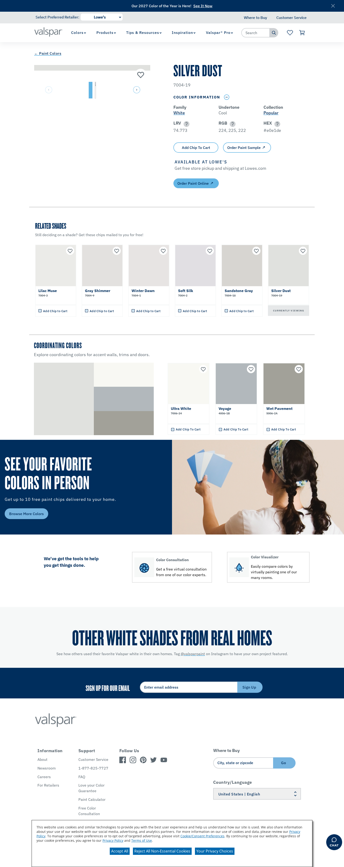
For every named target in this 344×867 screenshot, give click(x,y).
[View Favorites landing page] (290, 33)
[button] (136, 90)
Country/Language (232, 782)
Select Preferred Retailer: (57, 17)
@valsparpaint (193, 653)
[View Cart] (302, 33)
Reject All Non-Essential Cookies (162, 851)
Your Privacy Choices (214, 851)
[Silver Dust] (140, 74)
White (179, 113)
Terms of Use (141, 840)
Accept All (119, 851)
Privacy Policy (112, 840)
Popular (270, 113)
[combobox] (255, 32)
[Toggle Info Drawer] (226, 97)
